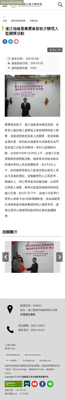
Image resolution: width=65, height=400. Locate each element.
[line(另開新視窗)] (50, 384)
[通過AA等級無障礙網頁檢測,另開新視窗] (13, 384)
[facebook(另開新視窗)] (42, 384)
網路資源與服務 (18, 21)
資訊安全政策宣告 (33, 355)
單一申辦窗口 (12, 361)
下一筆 (59, 257)
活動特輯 (34, 21)
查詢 (60, 5)
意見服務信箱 (29, 361)
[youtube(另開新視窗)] (34, 384)
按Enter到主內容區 (11, 2)
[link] (5, 42)
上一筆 (5, 257)
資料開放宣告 (45, 361)
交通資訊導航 (27, 314)
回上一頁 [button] (56, 50)
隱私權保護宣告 (13, 355)
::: (4, 17)
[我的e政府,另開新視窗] (27, 384)
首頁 (5, 21)
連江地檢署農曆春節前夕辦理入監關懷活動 (31, 31)
